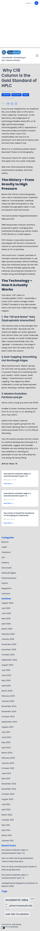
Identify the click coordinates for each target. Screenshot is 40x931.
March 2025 (7, 690)
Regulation (6, 588)
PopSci (25, 95)
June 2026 (6, 613)
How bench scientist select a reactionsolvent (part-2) (17, 474)
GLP (3, 557)
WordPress (14, 927)
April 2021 (6, 830)
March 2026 (7, 629)
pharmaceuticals (21, 905)
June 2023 (6, 773)
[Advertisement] (20, 27)
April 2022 (6, 809)
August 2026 (7, 603)
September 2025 (9, 660)
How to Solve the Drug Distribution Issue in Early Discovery (17, 860)
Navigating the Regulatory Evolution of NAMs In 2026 (19, 885)
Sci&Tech (6, 593)
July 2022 (6, 804)
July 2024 (6, 732)
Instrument (16, 95)
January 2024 (8, 763)
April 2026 (6, 623)
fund (32, 899)
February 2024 (8, 758)
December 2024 (9, 706)
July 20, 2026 (10, 499)
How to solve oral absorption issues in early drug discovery (19, 868)
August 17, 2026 (11, 480)
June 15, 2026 (10, 519)
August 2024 (7, 727)
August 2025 (7, 665)
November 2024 (9, 711)
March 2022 (7, 814)
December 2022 (9, 783)
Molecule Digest (9, 573)
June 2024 (6, 737)
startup (7, 909)
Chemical (6, 95)
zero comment (9, 98)
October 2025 (8, 654)
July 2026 (6, 608)
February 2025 (8, 696)
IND (6, 904)
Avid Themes (16, 924)
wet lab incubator (17, 914)
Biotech (5, 542)
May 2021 (6, 825)
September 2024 (9, 721)
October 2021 (8, 820)
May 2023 (6, 778)
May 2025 (6, 680)
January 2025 (8, 701)
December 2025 (9, 644)
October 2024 (8, 716)
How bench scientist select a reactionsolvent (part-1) (17, 494)
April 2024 (6, 747)
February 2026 (8, 634)
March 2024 (7, 752)
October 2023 (8, 768)
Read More (8, 484)
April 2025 (6, 685)
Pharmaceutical (9, 578)
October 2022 (8, 794)
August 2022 (7, 799)
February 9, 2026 (9, 91)
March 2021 (7, 835)
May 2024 (6, 742)
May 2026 (6, 618)
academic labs (16, 900)
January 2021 (8, 840)
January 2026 (8, 639)
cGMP (4, 547)
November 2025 (9, 649)
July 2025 (6, 670)
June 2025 (6, 675)
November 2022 (9, 789)
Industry (5, 562)
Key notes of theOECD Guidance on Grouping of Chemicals (19, 514)
